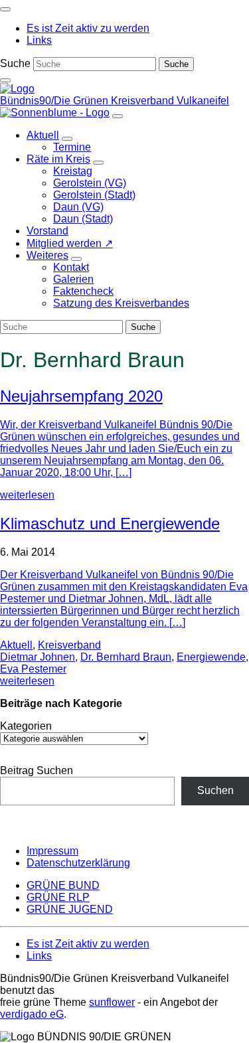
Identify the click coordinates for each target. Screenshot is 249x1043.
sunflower (112, 1002)
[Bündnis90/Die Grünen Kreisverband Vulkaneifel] (17, 88)
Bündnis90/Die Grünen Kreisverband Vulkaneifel (114, 100)
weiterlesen (27, 495)
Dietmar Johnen (37, 657)
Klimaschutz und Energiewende (110, 523)
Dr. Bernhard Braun (125, 657)
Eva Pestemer (33, 669)
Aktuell (16, 645)
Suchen (215, 790)
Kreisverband (69, 645)
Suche (15, 63)
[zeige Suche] (5, 80)
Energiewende (211, 657)
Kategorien (26, 726)
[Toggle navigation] (5, 9)
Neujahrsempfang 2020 (81, 396)
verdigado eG (32, 1014)
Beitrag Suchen (36, 770)
